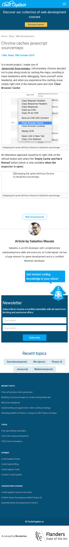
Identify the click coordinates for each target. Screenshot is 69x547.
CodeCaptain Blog (10, 464)
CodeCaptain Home (10, 459)
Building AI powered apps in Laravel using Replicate (26, 397)
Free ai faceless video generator (17, 392)
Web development (25, 36)
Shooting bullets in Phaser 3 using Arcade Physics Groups (29, 413)
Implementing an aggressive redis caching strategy (25, 408)
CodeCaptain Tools (10, 469)
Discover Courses (36, 24)
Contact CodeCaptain (11, 474)
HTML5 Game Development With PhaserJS (21, 497)
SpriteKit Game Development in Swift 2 (19, 503)
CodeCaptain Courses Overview (16, 492)
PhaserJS (57, 361)
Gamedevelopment (17, 361)
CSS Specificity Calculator (13, 431)
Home (4, 36)
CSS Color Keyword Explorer (15, 436)
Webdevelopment (43, 369)
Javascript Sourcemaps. (16, 68)
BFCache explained (10, 402)
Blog (11, 36)
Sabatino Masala (42, 241)
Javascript (22, 369)
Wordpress (39, 361)
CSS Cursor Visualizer (11, 441)
